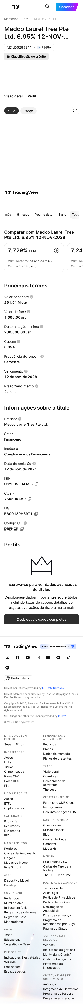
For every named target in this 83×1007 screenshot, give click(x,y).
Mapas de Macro (16, 862)
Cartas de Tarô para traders (57, 868)
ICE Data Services (53, 688)
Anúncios (49, 984)
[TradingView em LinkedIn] (48, 657)
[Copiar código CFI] (22, 529)
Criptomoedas (14, 771)
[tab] (11, 110)
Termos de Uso (53, 888)
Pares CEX (11, 776)
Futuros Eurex (52, 807)
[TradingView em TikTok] (69, 657)
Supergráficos (14, 744)
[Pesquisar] (47, 7)
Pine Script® (12, 867)
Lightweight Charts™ (57, 954)
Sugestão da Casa (17, 944)
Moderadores (13, 921)
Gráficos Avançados (57, 959)
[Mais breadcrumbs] (26, 19)
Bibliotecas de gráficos (59, 950)
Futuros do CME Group (59, 802)
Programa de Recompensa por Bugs (59, 922)
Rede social (12, 898)
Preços (48, 749)
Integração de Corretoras (60, 989)
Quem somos (52, 825)
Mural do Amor (14, 903)
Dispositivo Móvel (16, 880)
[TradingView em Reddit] (7, 668)
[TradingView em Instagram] (38, 657)
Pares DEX (11, 781)
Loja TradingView (55, 861)
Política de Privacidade (59, 897)
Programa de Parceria (58, 993)
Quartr (62, 716)
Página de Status (55, 928)
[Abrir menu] (6, 7)
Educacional (12, 939)
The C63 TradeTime (57, 875)
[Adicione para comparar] (56, 250)
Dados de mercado (56, 753)
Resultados (12, 826)
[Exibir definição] (31, 297)
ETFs (7, 762)
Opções (9, 858)
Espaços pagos (15, 971)
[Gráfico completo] (75, 110)
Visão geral (51, 771)
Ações (8, 757)
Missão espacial (54, 830)
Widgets (49, 945)
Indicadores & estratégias (22, 957)
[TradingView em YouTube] (28, 657)
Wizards (10, 962)
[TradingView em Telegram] (58, 657)
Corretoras (50, 776)
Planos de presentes (57, 758)
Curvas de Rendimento (20, 853)
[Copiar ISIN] (36, 484)
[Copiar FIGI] (36, 514)
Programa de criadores (20, 912)
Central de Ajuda (54, 839)
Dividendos (12, 830)
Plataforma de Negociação (53, 965)
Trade (8, 935)
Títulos (8, 767)
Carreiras (49, 844)
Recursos (49, 744)
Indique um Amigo (16, 907)
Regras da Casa (15, 917)
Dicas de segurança (57, 915)
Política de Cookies (56, 902)
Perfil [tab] (32, 96)
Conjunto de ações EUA (59, 812)
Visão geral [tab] (13, 96)
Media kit (49, 848)
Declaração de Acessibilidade (53, 908)
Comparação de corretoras (54, 783)
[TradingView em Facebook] (17, 657)
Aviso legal (50, 893)
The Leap (49, 789)
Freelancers (12, 967)
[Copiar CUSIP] (29, 499)
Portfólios (10, 848)
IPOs (7, 835)
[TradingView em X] (7, 657)
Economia (11, 821)
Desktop (10, 885)
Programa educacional (58, 998)
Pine (7, 785)
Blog (46, 834)
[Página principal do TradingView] (16, 7)
